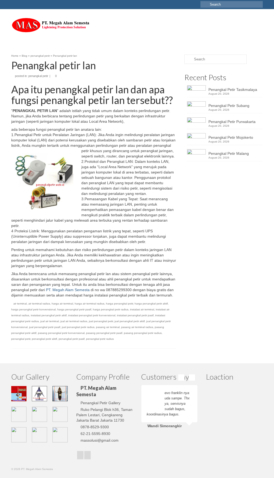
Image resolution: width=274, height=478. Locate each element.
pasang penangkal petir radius (143, 332)
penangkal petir (38, 76)
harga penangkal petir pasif (74, 309)
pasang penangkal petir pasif (104, 332)
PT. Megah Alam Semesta (68, 290)
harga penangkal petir (119, 303)
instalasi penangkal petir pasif (135, 315)
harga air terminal (62, 303)
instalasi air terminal (142, 309)
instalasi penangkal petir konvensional (91, 315)
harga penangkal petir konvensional (33, 309)
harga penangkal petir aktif (151, 303)
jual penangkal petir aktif (130, 321)
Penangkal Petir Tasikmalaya (232, 89)
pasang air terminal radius (137, 327)
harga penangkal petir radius (110, 309)
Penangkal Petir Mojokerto (230, 137)
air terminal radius (39, 303)
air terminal (20, 303)
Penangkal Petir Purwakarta (232, 122)
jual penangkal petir (101, 321)
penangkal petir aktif (44, 338)
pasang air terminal (108, 327)
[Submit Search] (204, 4)
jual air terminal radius (73, 321)
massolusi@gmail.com (100, 440)
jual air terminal (49, 321)
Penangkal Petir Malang (228, 153)
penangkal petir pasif (72, 338)
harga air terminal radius (89, 303)
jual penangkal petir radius (78, 327)
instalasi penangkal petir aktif (49, 315)
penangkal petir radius (100, 338)
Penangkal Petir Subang (228, 105)
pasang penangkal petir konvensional (61, 332)
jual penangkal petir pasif (44, 327)
